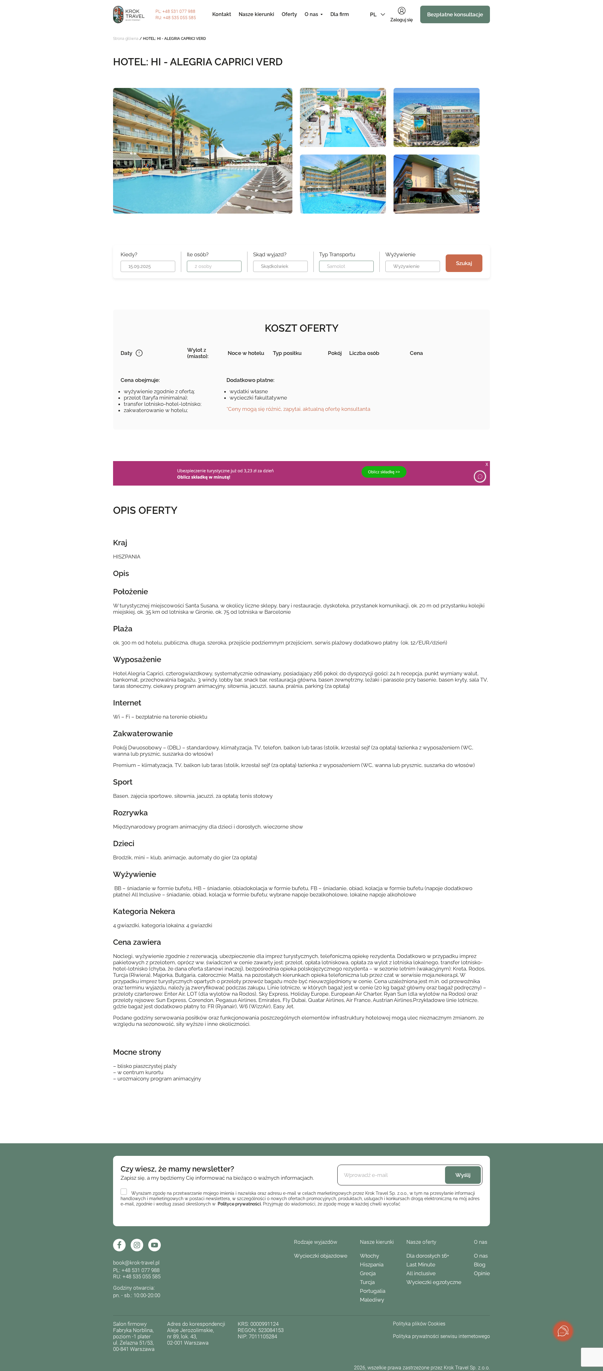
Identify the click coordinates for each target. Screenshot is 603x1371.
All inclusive (421, 1273)
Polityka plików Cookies (419, 1324)
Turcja (367, 1282)
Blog (480, 1264)
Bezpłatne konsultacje (455, 14)
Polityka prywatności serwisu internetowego (441, 1336)
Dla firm (339, 14)
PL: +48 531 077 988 (136, 1270)
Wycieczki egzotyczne (433, 1282)
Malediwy (372, 1300)
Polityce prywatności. (240, 1203)
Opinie (482, 1273)
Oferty (289, 14)
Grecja (368, 1273)
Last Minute (420, 1264)
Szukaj (464, 263)
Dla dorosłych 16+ (427, 1256)
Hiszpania (371, 1264)
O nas (311, 14)
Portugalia (372, 1291)
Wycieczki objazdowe (320, 1256)
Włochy (369, 1256)
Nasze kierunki (256, 14)
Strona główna (126, 38)
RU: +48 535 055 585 (136, 1276)
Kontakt (221, 14)
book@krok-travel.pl (136, 1262)
